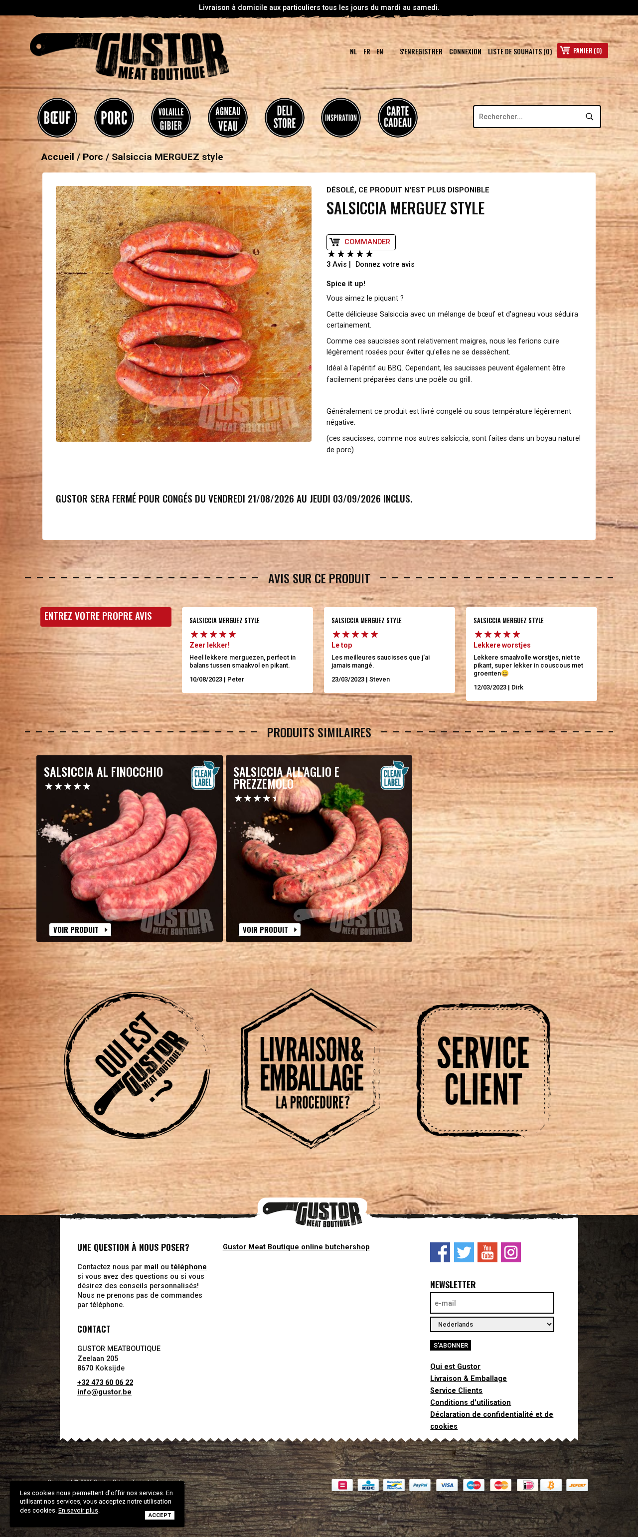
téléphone (189, 1267)
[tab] (145, 1070)
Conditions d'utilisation (470, 1402)
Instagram (511, 1252)
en (379, 51)
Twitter (464, 1252)
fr (366, 51)
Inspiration (341, 118)
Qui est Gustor (455, 1367)
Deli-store (285, 118)
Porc (114, 118)
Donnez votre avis (385, 264)
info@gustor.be (104, 1392)
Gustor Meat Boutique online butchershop (296, 1247)
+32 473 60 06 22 (105, 1382)
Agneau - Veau (228, 118)
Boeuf (57, 118)
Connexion (465, 51)
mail (151, 1267)
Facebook (440, 1252)
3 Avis (336, 264)
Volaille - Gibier (171, 118)
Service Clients (456, 1390)
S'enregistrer (421, 51)
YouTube (487, 1252)
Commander (367, 242)
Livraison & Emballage (468, 1378)
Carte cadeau (398, 118)
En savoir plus (78, 1510)
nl (353, 51)
